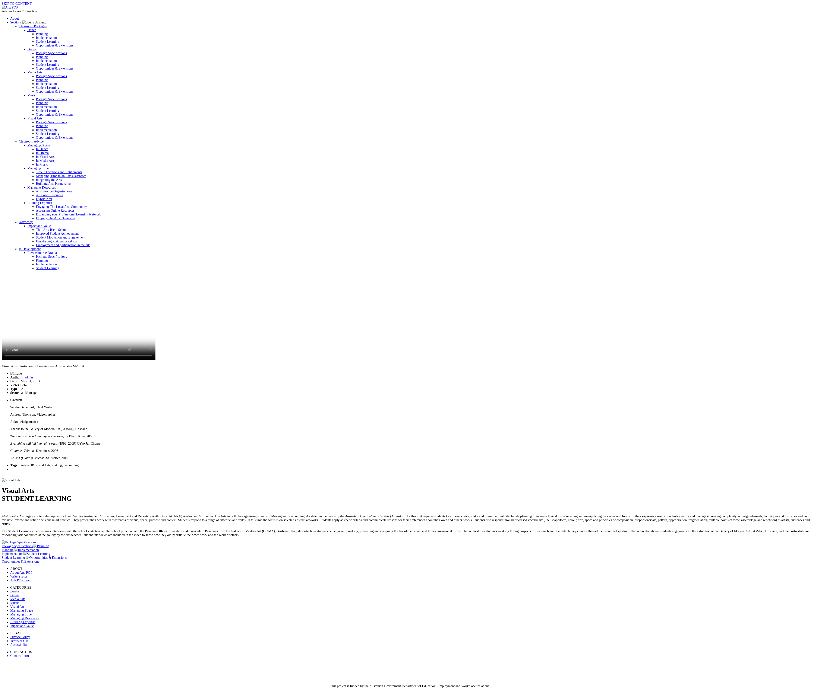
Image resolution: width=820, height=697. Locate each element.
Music (14, 603)
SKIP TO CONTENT (17, 3)
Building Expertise (22, 622)
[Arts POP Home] (10, 7)
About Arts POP (21, 572)
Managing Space (21, 610)
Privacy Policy (20, 637)
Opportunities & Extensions (20, 561)
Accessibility (19, 644)
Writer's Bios (19, 576)
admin (29, 377)
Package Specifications (17, 546)
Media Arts (17, 599)
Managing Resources (24, 618)
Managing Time (21, 614)
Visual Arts (17, 606)
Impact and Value (22, 626)
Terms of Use (19, 641)
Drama (14, 595)
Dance (14, 591)
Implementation (12, 554)
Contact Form (19, 656)
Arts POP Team (20, 580)
